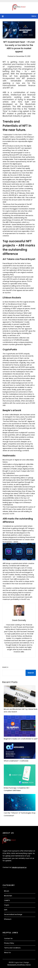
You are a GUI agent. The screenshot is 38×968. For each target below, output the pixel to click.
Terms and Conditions (12, 948)
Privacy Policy (9, 943)
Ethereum (7, 919)
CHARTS (7, 900)
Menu (34, 16)
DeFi (5, 910)
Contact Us (8, 938)
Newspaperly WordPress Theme (19, 965)
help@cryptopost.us (19, 867)
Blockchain (8, 896)
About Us (7, 952)
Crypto (6, 905)
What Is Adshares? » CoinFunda (16, 761)
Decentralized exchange (13, 914)
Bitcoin (6, 891)
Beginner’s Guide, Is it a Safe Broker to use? (20, 739)
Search (5, 667)
